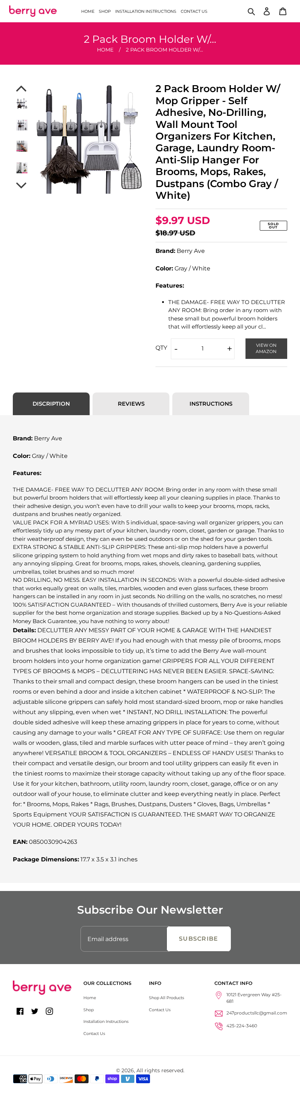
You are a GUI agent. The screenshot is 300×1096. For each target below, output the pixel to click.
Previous (22, 88)
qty (161, 347)
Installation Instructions (105, 1021)
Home (105, 49)
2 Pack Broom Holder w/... (164, 49)
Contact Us (94, 1033)
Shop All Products (166, 997)
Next (22, 186)
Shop (88, 1009)
